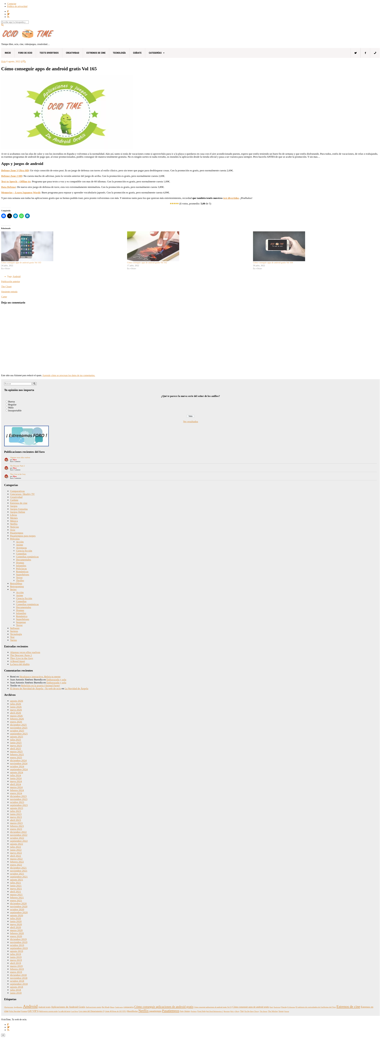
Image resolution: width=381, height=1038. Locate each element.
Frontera (24, 1011)
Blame (112, 1007)
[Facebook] (365, 53)
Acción (20, 541)
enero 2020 (16, 936)
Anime (19, 544)
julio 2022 (15, 847)
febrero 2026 (17, 718)
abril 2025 (15, 748)
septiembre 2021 (19, 876)
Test (12, 637)
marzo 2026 (16, 715)
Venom (286, 1011)
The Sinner (263, 1011)
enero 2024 (16, 793)
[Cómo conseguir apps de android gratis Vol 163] (62, 246)
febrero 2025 (17, 754)
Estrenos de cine (96, 52)
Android (17, 276)
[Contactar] (375, 53)
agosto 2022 (16, 844)
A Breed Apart (17, 661)
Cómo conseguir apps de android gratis (250, 1007)
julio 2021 (15, 882)
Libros (13, 515)
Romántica (21, 616)
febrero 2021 (17, 897)
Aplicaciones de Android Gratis (68, 1006)
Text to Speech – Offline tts (16, 181)
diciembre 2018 (18, 975)
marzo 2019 (16, 966)
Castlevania (119, 1007)
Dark (271, 1007)
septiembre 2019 (19, 948)
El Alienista (291, 1007)
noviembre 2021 (18, 870)
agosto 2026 (16, 700)
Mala (11, 407)
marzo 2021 (16, 894)
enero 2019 (16, 972)
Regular (12, 404)
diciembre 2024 (18, 760)
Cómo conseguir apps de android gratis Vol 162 (147, 262)
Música (14, 521)
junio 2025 (16, 742)
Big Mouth (106, 1007)
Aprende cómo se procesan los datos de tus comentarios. (68, 375)
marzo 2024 (16, 787)
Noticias (14, 526)
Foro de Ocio (25, 52)
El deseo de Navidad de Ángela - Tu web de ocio (35, 688)
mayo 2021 (16, 888)
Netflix (14, 524)
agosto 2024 (16, 772)
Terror (19, 577)
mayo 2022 (16, 852)
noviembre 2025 (18, 727)
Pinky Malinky (185, 1011)
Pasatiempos (16, 532)
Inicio (8, 52)
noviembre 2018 (18, 978)
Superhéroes (22, 574)
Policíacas (21, 568)
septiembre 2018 (19, 984)
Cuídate (137, 52)
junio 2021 (16, 885)
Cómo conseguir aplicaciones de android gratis (163, 1007)
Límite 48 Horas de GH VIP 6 (115, 1011)
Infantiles (21, 565)
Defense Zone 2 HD (11, 176)
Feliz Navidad (15, 1011)
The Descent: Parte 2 (17, 466)
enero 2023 (16, 829)
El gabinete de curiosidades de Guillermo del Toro (316, 1007)
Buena (11, 401)
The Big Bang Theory (251, 1011)
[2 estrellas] (172, 203)
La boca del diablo (20, 664)
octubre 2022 (17, 838)
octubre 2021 (17, 873)
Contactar (11, 3)
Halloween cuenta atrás (48, 1011)
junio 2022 (16, 849)
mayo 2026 (16, 709)
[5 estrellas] (178, 203)
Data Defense (8, 187)
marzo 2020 (16, 930)
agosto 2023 (16, 808)
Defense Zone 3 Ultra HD (15, 170)
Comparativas (17, 491)
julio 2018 (15, 990)
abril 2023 (15, 820)
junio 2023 (16, 814)
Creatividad (72, 52)
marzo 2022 (16, 858)
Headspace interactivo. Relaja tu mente (40, 676)
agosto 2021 (16, 879)
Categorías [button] (155, 52)
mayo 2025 (16, 745)
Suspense (21, 622)
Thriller (20, 580)
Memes (14, 518)
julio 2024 (15, 775)
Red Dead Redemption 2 (214, 1011)
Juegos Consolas (19, 509)
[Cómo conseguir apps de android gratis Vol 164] (314, 246)
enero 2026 (16, 721)
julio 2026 (15, 703)
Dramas (20, 562)
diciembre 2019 (18, 939)
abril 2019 (15, 963)
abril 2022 (15, 855)
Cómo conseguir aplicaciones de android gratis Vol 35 (213, 1007)
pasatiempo (155, 1011)
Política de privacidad (17, 6)
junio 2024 (16, 778)
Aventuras (21, 547)
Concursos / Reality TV (22, 494)
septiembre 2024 (19, 769)
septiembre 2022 (19, 841)
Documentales (23, 559)
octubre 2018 (17, 981)
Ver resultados (190, 421)
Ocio (3, 61)
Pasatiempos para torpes (23, 535)
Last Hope (74, 1011)
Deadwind (277, 1007)
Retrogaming (17, 586)
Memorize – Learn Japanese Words (20, 192)
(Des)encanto (8, 1007)
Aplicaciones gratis (93, 1007)
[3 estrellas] (174, 203)
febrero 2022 (17, 861)
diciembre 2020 (18, 903)
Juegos (13, 506)
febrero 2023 (17, 826)
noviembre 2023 (18, 799)
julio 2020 (15, 918)
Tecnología (119, 52)
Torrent (281, 1011)
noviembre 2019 (18, 942)
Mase (15, 460)
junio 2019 (16, 957)
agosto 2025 (16, 736)
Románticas (22, 571)
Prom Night (201, 1011)
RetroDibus (16, 583)
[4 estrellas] (176, 203)
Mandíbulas (132, 1011)
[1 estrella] (171, 203)
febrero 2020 (17, 933)
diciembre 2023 (18, 796)
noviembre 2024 (18, 763)
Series (13, 589)
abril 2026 (15, 712)
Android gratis (44, 1007)
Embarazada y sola (56, 679)
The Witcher (273, 1011)
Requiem (227, 1011)
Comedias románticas (27, 556)
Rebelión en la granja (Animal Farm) (40, 685)
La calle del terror (64, 1011)
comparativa (128, 1007)
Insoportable (15, 410)
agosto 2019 (16, 951)
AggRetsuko (18, 1007)
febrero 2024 (17, 790)
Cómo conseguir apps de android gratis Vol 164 (273, 262)
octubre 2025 (17, 730)
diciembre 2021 (18, 867)
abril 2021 (15, 891)
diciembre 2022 (18, 832)
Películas (15, 538)
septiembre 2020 (19, 912)
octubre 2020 (17, 909)
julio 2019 (15, 954)
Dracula (284, 1007)
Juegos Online (17, 512)
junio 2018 (16, 993)
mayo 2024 (16, 781)
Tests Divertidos (49, 52)
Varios (13, 640)
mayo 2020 (16, 924)
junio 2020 (16, 921)
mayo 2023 (16, 817)
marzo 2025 (16, 751)
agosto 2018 (16, 987)
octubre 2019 (17, 945)
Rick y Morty (235, 1011)
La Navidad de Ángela (76, 688)
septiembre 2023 (19, 805)
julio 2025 (15, 739)
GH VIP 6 (33, 1011)
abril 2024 (15, 784)
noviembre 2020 (18, 906)
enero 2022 (16, 864)
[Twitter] (355, 53)
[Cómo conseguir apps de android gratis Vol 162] (188, 246)
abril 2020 (15, 927)
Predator (194, 1011)
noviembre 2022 (18, 835)
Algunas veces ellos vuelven (20, 457)
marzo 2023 (16, 823)
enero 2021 (16, 900)
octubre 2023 (17, 802)
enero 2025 (16, 757)
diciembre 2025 (18, 724)
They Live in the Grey (18, 474)
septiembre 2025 (19, 733)
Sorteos (14, 631)
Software (14, 628)
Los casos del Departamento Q (91, 1011)
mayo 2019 (16, 960)
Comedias (21, 553)
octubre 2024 (17, 766)
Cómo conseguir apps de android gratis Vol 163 (21, 262)
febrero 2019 (17, 969)
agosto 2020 (16, 915)
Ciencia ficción (24, 550)
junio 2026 (16, 706)
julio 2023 (15, 811)
